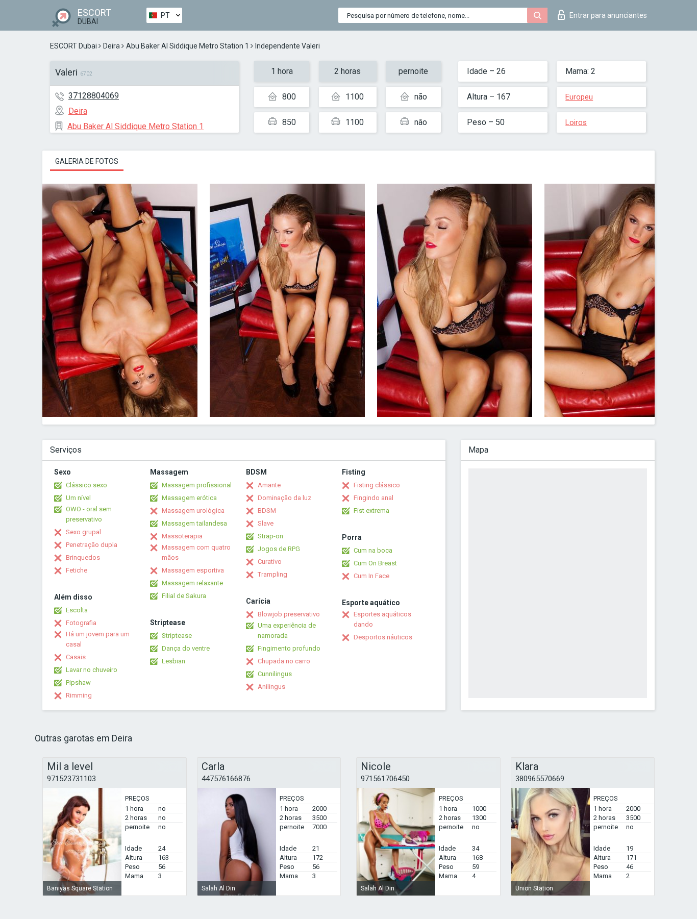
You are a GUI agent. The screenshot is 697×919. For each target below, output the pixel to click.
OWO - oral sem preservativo (89, 514)
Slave (265, 523)
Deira (111, 46)
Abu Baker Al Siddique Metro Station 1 (187, 46)
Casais (76, 657)
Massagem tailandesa (194, 523)
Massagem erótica (189, 498)
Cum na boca (373, 550)
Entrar (608, 15)
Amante (269, 485)
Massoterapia (182, 536)
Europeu (579, 97)
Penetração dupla (91, 545)
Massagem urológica (193, 510)
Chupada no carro (284, 661)
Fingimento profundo (289, 648)
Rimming (79, 695)
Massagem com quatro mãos (196, 552)
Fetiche (76, 570)
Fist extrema (371, 510)
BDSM (267, 510)
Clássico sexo (86, 485)
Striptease (177, 635)
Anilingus (271, 686)
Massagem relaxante (192, 583)
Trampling (272, 574)
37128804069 (93, 96)
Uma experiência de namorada (287, 630)
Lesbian (173, 661)
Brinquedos (83, 557)
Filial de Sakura (184, 596)
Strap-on (270, 536)
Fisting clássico (377, 485)
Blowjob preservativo (289, 614)
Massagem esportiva (193, 570)
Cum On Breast (375, 563)
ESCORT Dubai (73, 46)
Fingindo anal (373, 498)
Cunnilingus (275, 674)
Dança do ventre (186, 648)
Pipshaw (78, 682)
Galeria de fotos (86, 161)
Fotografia (81, 623)
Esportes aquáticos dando (382, 619)
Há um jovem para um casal (98, 639)
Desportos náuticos (383, 637)
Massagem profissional (197, 485)
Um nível (78, 498)
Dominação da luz (284, 498)
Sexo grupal (83, 532)
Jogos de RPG (279, 549)
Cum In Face (371, 576)
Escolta (77, 610)
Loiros (576, 122)
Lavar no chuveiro (91, 670)
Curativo (270, 561)
